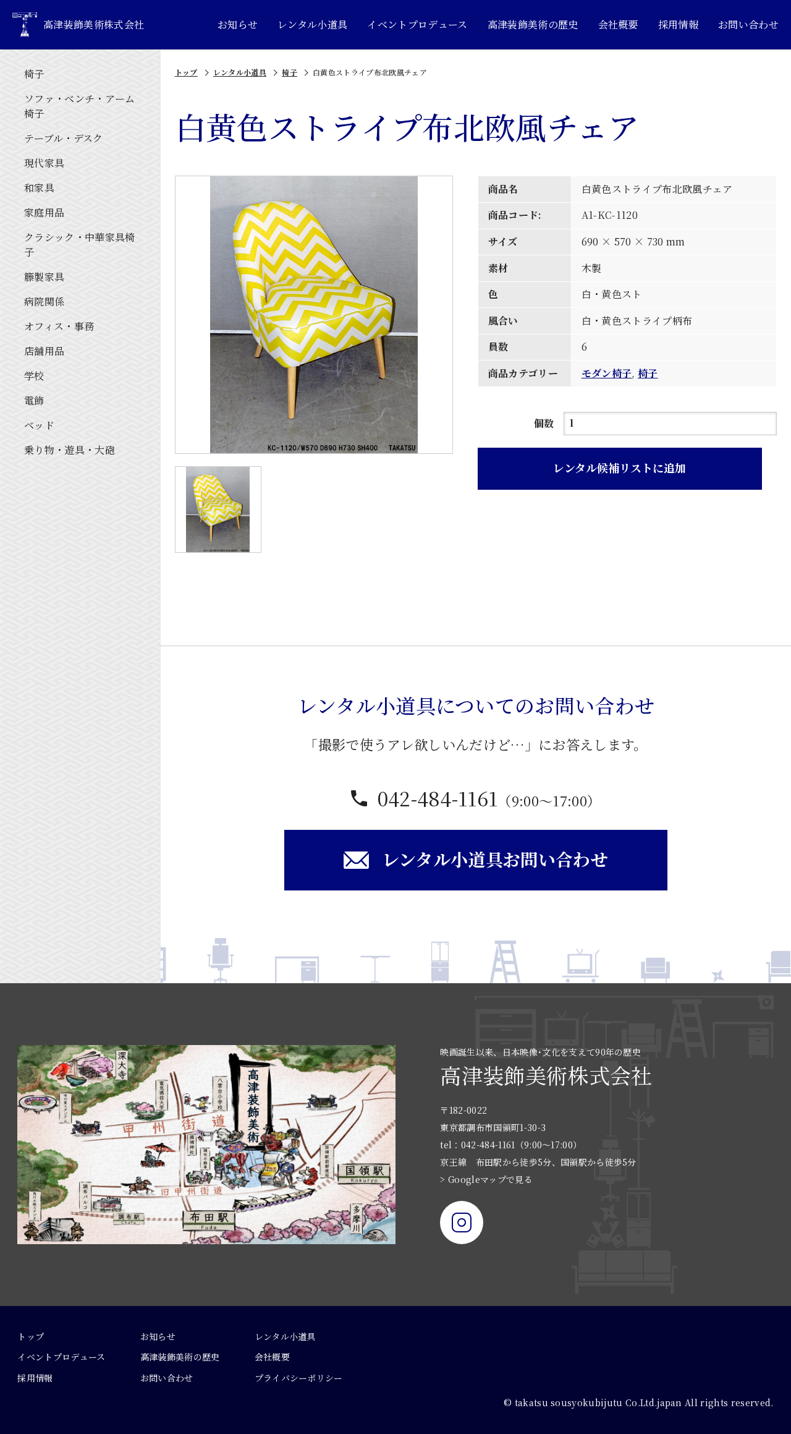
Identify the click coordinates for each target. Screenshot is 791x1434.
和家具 (39, 188)
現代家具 (44, 163)
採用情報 (678, 24)
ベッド (39, 425)
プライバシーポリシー (299, 1378)
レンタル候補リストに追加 (619, 467)
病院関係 (44, 301)
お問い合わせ (748, 24)
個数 (544, 423)
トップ (186, 72)
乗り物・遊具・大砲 (69, 450)
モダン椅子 (607, 373)
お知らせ (238, 24)
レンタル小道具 (312, 24)
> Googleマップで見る (486, 1179)
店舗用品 (44, 351)
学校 (34, 376)
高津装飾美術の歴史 (533, 24)
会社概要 (618, 24)
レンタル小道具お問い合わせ (495, 859)
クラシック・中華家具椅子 (79, 244)
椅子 (34, 74)
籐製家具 (44, 277)
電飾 (34, 400)
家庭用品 (44, 212)
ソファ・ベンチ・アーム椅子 (79, 106)
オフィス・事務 (59, 326)
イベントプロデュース (417, 24)
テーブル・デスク (63, 138)
